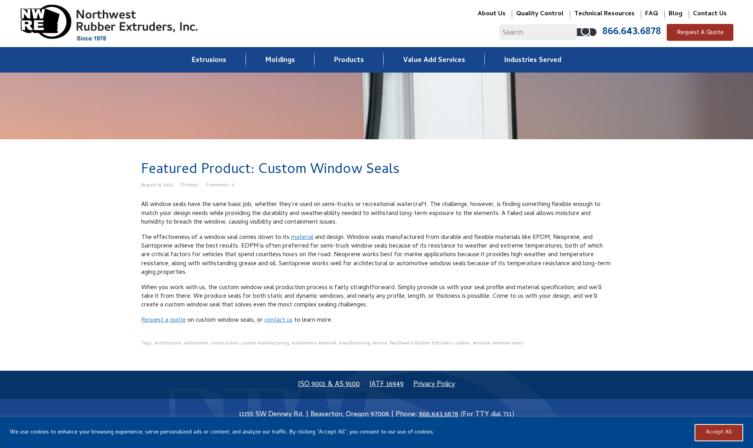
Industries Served (532, 60)
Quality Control (540, 14)
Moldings (280, 60)
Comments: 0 (220, 185)
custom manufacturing (265, 344)
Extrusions (209, 60)
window (481, 344)
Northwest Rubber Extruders (421, 344)
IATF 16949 (386, 384)
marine (380, 344)
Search (587, 32)
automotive (196, 344)
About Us (492, 14)
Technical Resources (604, 14)
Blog (675, 14)
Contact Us (710, 14)
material (302, 238)
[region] (376, 432)
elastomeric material (313, 344)
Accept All (719, 432)
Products (349, 60)
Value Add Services (434, 60)
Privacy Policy (434, 384)
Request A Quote (700, 33)
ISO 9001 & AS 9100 (329, 384)
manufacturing (354, 344)
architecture (168, 344)
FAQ (651, 14)
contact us (278, 320)
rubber (462, 344)
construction (224, 344)
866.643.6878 (631, 32)
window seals (508, 344)
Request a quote (163, 320)
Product (189, 185)
